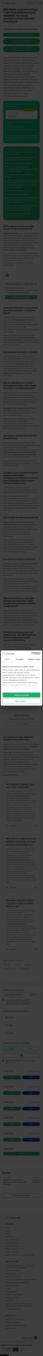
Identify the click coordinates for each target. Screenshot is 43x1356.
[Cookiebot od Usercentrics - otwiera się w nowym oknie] (31, 653)
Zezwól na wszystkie (21, 695)
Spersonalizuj (20, 701)
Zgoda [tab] (7, 659)
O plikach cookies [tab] (34, 659)
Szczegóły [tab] (19, 659)
